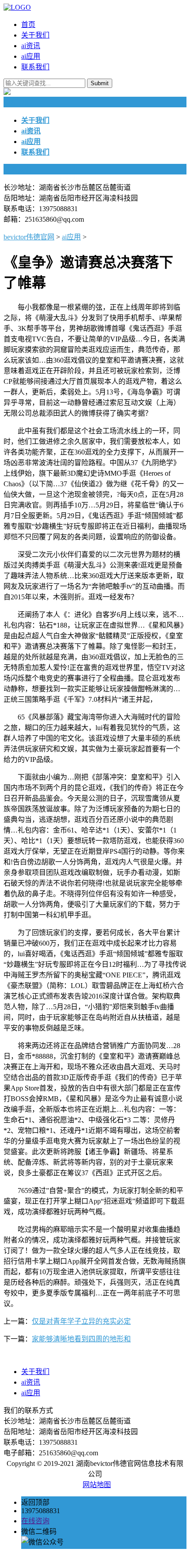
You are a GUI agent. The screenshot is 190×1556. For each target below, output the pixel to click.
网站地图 (97, 1484)
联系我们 (35, 67)
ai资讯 (30, 45)
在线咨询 (35, 1521)
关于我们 (35, 35)
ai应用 (30, 56)
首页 (28, 24)
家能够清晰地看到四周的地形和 (81, 1339)
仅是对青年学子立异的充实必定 (81, 1321)
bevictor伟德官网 (29, 237)
